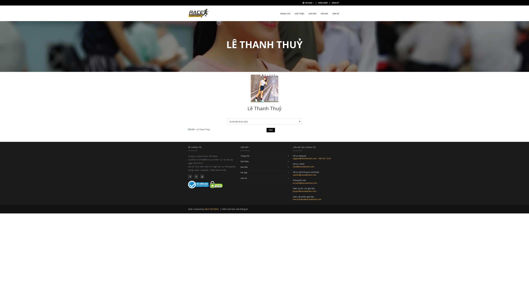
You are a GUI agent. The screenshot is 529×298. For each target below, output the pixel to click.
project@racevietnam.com (304, 191)
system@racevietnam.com (304, 175)
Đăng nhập (323, 3)
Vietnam (309, 3)
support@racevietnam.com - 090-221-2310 (312, 158)
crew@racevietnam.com (303, 166)
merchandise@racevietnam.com (307, 199)
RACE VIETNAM (211, 209)
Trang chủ (285, 13)
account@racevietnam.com (305, 183)
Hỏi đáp (324, 13)
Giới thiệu (299, 13)
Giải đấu (312, 13)
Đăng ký (335, 3)
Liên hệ (335, 13)
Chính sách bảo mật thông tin (235, 209)
